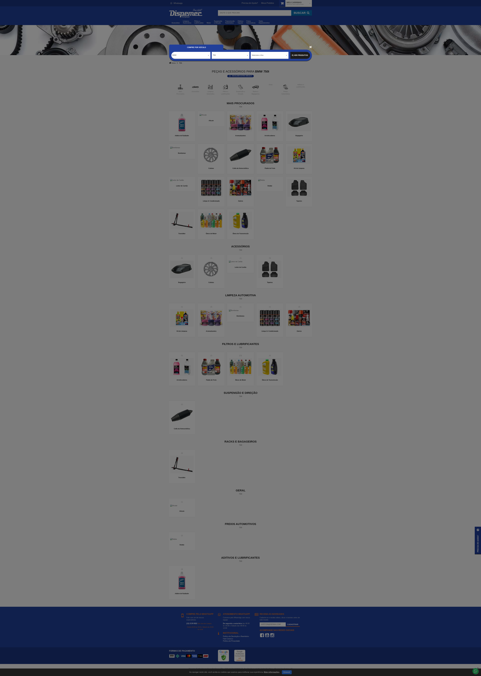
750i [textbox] (214, 55)
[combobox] (190, 55)
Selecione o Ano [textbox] (257, 55)
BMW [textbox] (174, 55)
